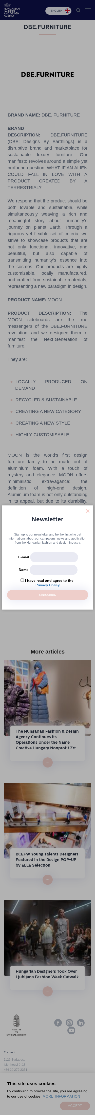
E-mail (23, 557)
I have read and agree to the (49, 580)
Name (23, 570)
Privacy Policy (47, 585)
